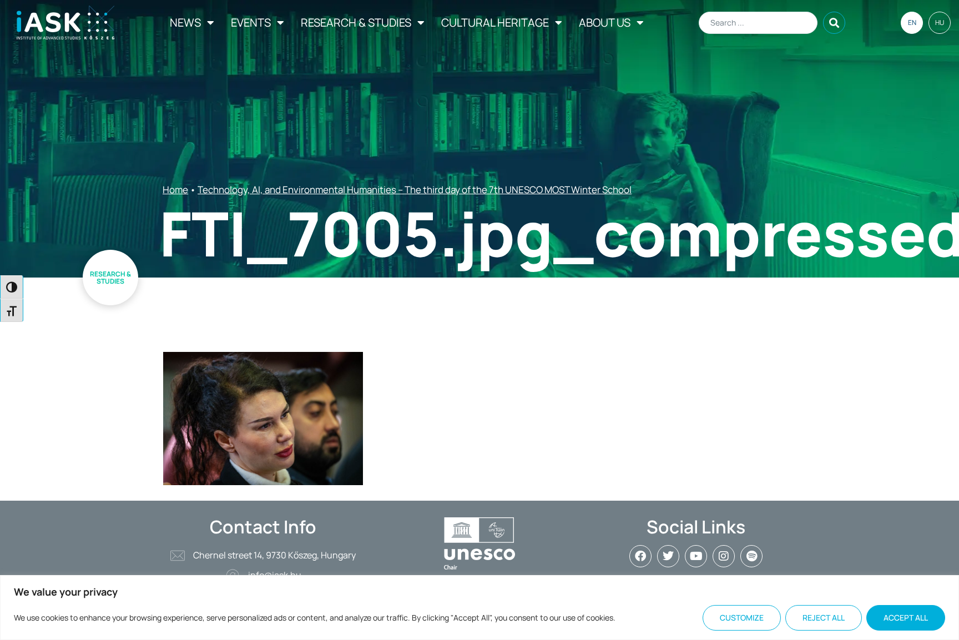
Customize (742, 617)
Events (251, 22)
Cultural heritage (495, 22)
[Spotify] (751, 556)
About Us (604, 22)
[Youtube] (696, 556)
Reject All (823, 617)
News (185, 22)
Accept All (906, 617)
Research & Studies (356, 22)
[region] (479, 607)
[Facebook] (640, 556)
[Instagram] (724, 556)
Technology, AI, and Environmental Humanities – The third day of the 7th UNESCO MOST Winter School (415, 189)
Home (175, 189)
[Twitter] (668, 556)
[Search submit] (834, 23)
